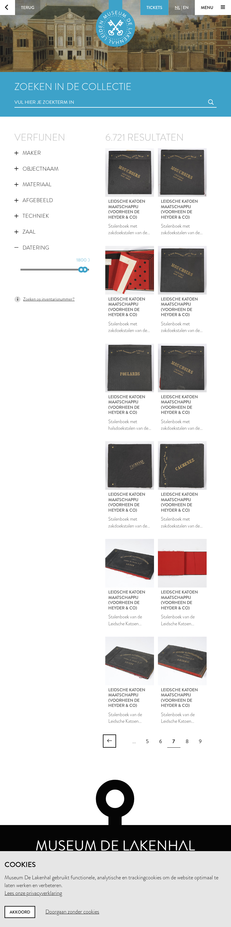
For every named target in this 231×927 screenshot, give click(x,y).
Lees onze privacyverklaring (33, 893)
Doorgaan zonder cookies (72, 912)
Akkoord (20, 912)
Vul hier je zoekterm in (33, 95)
